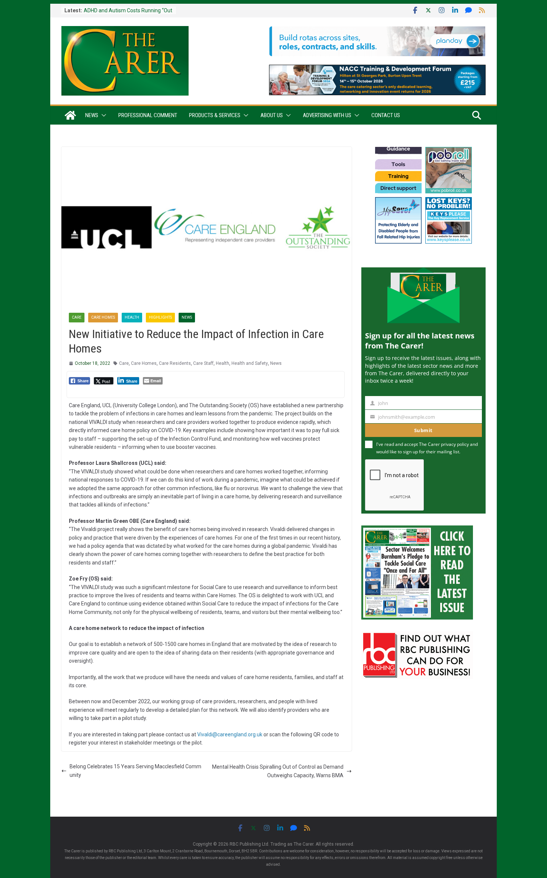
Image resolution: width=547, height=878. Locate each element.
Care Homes (103, 317)
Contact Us (385, 115)
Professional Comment (147, 115)
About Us (271, 115)
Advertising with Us (327, 115)
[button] (102, 115)
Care (76, 317)
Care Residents (175, 363)
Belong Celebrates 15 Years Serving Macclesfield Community (135, 770)
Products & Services (214, 115)
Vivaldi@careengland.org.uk (229, 734)
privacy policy (455, 444)
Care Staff (203, 363)
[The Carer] (70, 115)
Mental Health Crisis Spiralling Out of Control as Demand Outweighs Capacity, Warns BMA (277, 771)
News (91, 115)
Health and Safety (249, 363)
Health (132, 317)
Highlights (160, 317)
